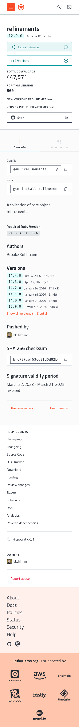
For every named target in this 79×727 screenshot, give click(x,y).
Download (14, 469)
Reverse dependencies (22, 522)
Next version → (61, 408)
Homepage (14, 439)
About (13, 597)
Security (15, 627)
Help (11, 634)
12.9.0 (14, 306)
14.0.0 (14, 300)
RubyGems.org (26, 661)
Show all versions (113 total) (27, 313)
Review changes (18, 484)
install (10, 180)
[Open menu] (11, 7)
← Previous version (21, 408)
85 (66, 117)
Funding (12, 477)
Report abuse (20, 578)
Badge (11, 492)
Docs (12, 605)
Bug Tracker (15, 461)
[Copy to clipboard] (66, 169)
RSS (10, 507)
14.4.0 (14, 276)
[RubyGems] (21, 7)
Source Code (15, 454)
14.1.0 (14, 294)
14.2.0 (14, 288)
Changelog (14, 446)
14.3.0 (14, 282)
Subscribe (13, 500)
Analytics (13, 515)
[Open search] (59, 7)
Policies (15, 612)
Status (14, 619)
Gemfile (11, 160)
